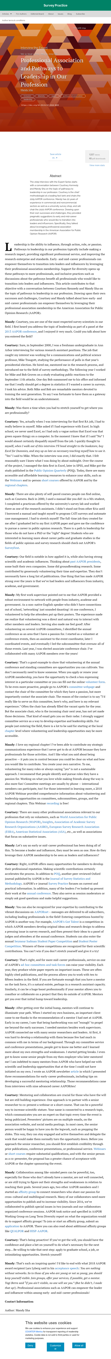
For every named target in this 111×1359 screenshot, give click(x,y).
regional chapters (16, 485)
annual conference (39, 893)
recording (53, 803)
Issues (60, 14)
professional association (73, 96)
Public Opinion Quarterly (50, 470)
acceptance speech (67, 1268)
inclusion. (27, 96)
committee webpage (82, 687)
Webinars (16, 480)
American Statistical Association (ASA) (41, 832)
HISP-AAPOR (38, 1231)
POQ (57, 874)
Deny (31, 1345)
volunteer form (95, 682)
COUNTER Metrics (34, 1331)
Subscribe (80, 14)
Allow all (80, 1345)
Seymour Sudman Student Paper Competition (43, 941)
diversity (41, 96)
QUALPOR (17, 1231)
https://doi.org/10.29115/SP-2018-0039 (40, 105)
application (12, 1226)
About (50, 14)
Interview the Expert (34, 48)
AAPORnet (41, 912)
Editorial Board (37, 14)
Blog (69, 14)
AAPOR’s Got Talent (66, 922)
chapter (10, 731)
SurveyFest (12, 548)
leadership (28, 100)
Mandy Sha (27, 90)
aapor (54, 96)
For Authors (21, 14)
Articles (5, 14)
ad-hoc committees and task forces (43, 965)
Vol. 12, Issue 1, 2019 (30, 54)
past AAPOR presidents (85, 561)
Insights (47, 822)
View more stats (97, 165)
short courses (50, 480)
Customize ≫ (57, 1347)
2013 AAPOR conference (21, 331)
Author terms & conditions (13, 20)
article (75, 1071)
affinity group (27, 1192)
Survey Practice (58, 883)
